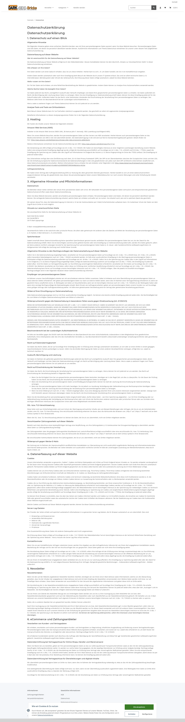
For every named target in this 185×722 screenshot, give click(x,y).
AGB (62, 695)
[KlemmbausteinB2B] (22, 7)
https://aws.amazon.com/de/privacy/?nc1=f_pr (98, 144)
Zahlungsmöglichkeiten (35, 695)
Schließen (131, 714)
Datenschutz (65, 698)
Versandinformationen (35, 698)
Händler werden (79, 8)
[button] (160, 7)
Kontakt (174, 2)
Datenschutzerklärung (45, 715)
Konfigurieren (147, 714)
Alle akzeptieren (139, 707)
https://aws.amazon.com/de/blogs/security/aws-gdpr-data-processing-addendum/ (60, 140)
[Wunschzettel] (165, 7)
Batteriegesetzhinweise (69, 702)
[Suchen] (153, 7)
